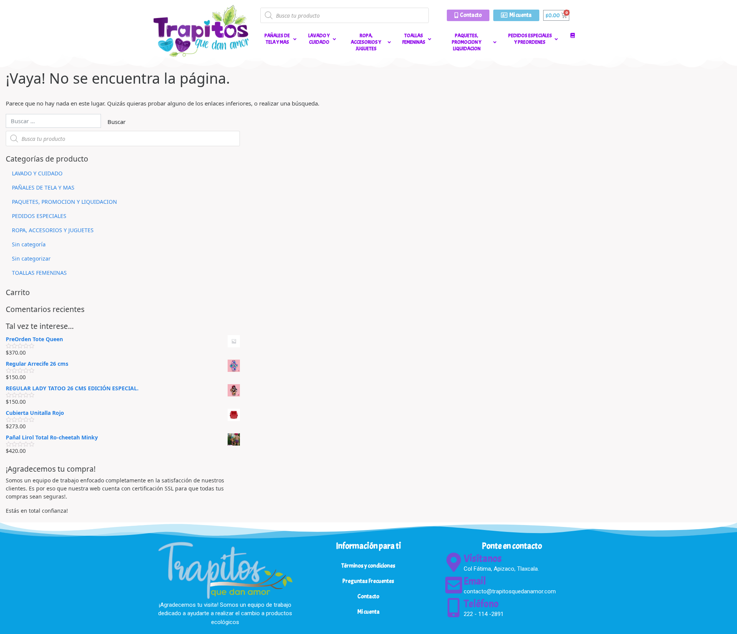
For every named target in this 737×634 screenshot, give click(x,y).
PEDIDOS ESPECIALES (39, 216)
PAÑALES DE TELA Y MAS (43, 187)
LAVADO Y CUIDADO (37, 173)
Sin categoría (29, 244)
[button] (468, 15)
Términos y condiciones (368, 566)
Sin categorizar (31, 258)
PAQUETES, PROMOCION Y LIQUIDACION (64, 201)
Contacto (368, 596)
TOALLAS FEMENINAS (39, 272)
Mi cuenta (368, 612)
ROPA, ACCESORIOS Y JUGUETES (53, 230)
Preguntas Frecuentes (368, 581)
